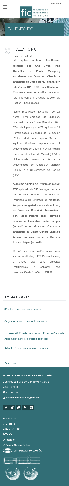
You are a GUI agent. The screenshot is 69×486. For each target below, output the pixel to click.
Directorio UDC (12, 429)
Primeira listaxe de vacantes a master (26, 348)
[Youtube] (18, 408)
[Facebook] (6, 408)
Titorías (9, 434)
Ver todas (10, 363)
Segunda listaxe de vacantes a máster (26, 321)
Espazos (10, 423)
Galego (58, 3)
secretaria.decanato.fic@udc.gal (22, 397)
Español (52, 3)
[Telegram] (31, 408)
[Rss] (25, 408)
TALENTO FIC (25, 49)
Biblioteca (10, 418)
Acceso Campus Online (18, 445)
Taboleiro (10, 439)
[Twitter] (12, 408)
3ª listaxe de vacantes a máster (22, 309)
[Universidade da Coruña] (22, 450)
